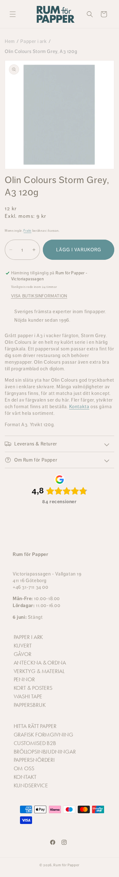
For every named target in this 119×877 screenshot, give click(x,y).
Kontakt (25, 776)
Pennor (24, 679)
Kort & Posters (33, 687)
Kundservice (31, 785)
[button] (13, 14)
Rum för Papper (66, 865)
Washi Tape (28, 696)
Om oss (24, 768)
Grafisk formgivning (43, 734)
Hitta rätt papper (35, 726)
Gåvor (23, 654)
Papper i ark (33, 41)
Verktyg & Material (39, 671)
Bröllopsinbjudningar (45, 751)
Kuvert (23, 645)
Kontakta (79, 406)
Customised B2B (35, 743)
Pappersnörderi (34, 759)
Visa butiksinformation (39, 295)
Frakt (27, 230)
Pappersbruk (30, 704)
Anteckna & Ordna (40, 662)
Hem (10, 41)
